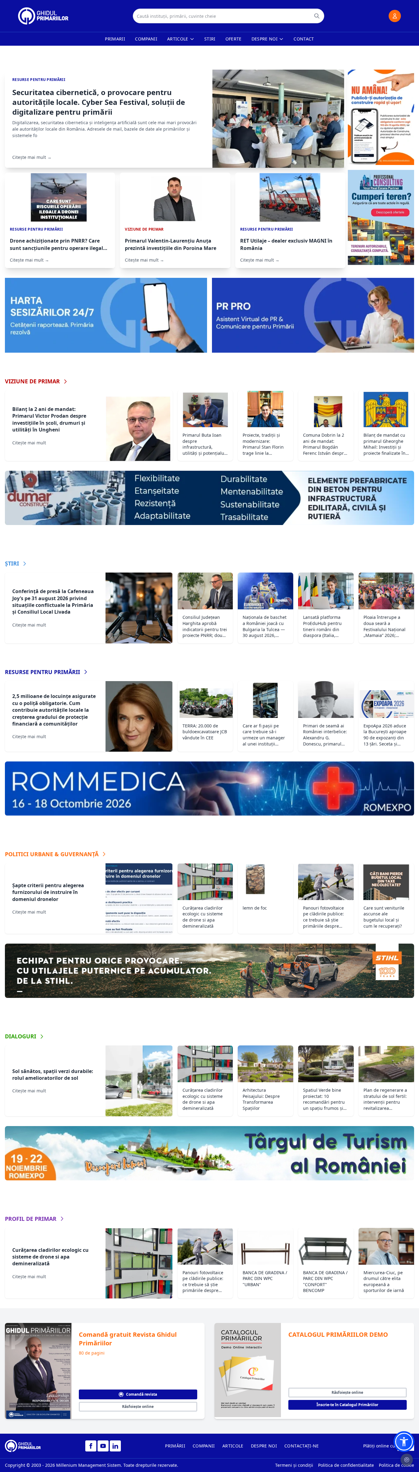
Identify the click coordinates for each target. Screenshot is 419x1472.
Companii (146, 39)
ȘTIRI (12, 563)
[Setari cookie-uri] (407, 1460)
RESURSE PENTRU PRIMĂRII (42, 672)
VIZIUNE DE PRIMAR (32, 381)
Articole (177, 39)
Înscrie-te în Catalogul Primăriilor (347, 1404)
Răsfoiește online (138, 1406)
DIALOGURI (20, 1036)
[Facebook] (90, 1445)
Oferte (233, 39)
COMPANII (204, 1446)
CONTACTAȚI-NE (301, 1446)
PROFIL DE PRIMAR (30, 1218)
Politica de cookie (396, 1465)
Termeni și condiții (294, 1465)
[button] (404, 1442)
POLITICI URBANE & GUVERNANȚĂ (51, 854)
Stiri (210, 39)
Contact (304, 39)
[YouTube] (103, 1445)
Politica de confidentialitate (346, 1465)
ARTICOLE (233, 1446)
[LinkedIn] (115, 1445)
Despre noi (265, 39)
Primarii (115, 39)
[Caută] (316, 16)
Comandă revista (141, 1394)
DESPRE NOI (264, 1446)
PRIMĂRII (175, 1446)
